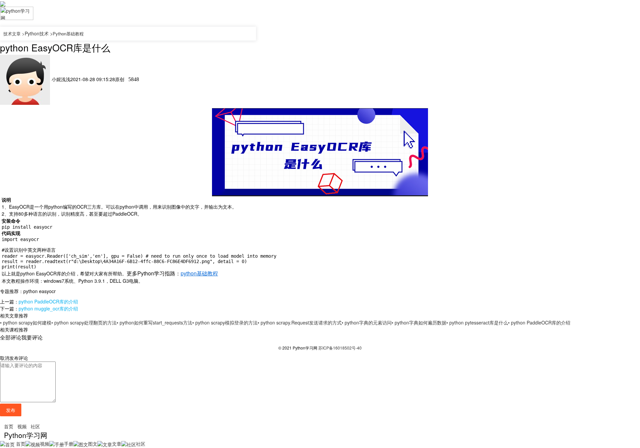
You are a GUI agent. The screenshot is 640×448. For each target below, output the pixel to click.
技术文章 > (14, 33)
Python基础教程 (68, 33)
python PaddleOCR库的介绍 (48, 301)
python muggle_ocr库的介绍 (48, 308)
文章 (116, 443)
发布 (10, 410)
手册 (68, 443)
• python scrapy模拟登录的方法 (225, 322)
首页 (8, 426)
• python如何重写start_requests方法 (154, 322)
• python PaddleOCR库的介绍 (539, 322)
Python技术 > (39, 33)
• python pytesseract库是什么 (477, 322)
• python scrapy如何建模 (25, 322)
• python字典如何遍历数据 (419, 322)
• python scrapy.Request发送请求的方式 (300, 322)
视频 (22, 426)
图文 (92, 443)
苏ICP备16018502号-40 (340, 348)
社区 (35, 426)
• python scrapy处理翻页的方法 (84, 322)
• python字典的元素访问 (367, 322)
